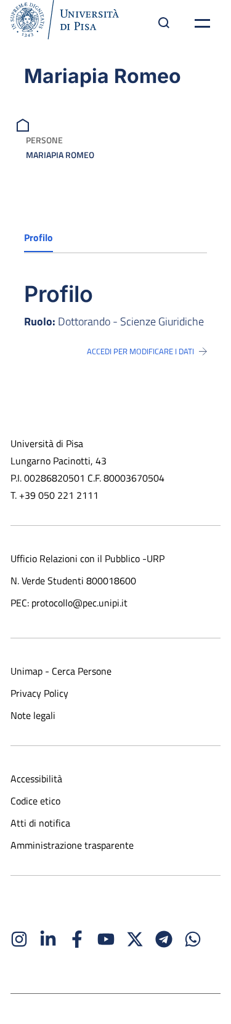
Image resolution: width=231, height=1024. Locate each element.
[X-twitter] (135, 939)
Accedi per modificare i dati (140, 351)
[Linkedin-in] (48, 939)
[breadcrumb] (24, 123)
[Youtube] (106, 939)
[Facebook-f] (77, 939)
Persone (44, 139)
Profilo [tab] (38, 237)
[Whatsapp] (192, 939)
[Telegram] (163, 939)
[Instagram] (19, 939)
